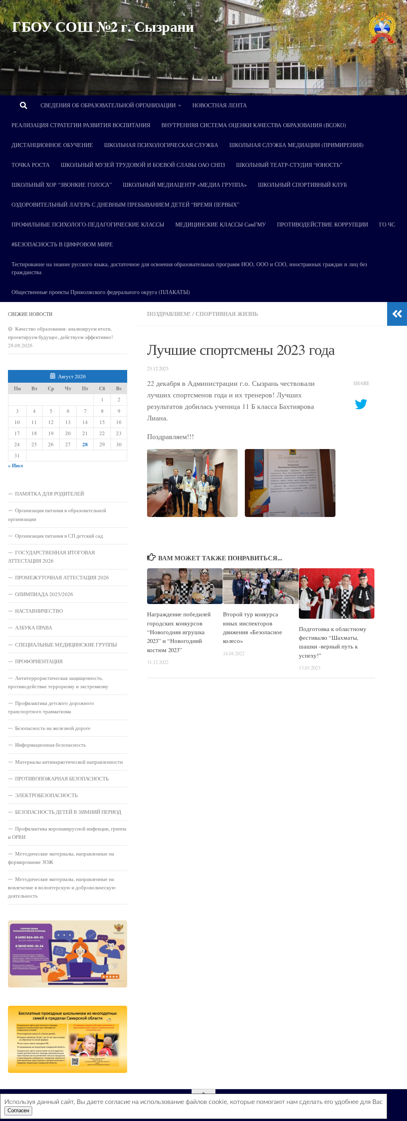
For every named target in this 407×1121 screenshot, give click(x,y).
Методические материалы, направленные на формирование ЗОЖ (61, 857)
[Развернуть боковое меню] (397, 314)
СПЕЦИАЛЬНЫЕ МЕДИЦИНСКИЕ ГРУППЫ (66, 644)
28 (85, 444)
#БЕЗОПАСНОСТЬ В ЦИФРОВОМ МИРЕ (62, 244)
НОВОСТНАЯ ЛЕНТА (219, 105)
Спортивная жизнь (227, 314)
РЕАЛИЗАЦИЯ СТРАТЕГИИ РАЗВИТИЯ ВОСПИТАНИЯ (81, 125)
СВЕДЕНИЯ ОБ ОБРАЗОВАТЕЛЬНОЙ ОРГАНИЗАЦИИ (108, 105)
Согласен (18, 1110)
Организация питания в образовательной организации (57, 514)
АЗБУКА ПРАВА (33, 627)
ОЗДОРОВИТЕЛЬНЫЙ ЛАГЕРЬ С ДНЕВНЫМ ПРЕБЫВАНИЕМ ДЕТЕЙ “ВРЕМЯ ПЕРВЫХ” (125, 204)
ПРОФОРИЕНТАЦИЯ (39, 661)
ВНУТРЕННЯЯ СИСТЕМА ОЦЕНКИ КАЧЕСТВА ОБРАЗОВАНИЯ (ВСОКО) (253, 125)
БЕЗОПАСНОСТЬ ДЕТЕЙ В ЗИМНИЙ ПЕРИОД (68, 811)
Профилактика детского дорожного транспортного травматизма (51, 707)
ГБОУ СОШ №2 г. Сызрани (103, 26)
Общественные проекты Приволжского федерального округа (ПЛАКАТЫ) (101, 292)
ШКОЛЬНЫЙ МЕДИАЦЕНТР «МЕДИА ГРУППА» (185, 184)
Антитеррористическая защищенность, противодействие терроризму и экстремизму (58, 682)
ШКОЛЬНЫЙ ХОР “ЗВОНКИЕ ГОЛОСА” (62, 184)
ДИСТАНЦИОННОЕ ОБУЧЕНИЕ (52, 145)
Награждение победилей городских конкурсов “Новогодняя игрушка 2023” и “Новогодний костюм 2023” (179, 632)
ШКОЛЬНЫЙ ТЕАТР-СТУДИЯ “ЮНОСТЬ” (289, 164)
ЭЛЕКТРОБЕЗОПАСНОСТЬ (46, 795)
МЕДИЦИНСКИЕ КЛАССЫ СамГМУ (220, 224)
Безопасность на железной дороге (53, 728)
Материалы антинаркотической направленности (69, 761)
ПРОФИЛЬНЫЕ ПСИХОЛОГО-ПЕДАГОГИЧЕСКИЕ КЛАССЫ (88, 224)
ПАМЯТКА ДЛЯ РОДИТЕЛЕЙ (49, 493)
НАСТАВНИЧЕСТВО (39, 610)
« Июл (15, 465)
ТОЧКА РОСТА (31, 164)
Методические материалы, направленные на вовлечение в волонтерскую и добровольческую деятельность (62, 887)
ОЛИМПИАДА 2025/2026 (44, 594)
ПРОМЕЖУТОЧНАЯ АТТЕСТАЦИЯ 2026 (62, 577)
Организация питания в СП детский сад (59, 535)
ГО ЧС (387, 224)
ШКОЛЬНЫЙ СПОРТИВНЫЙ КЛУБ (302, 184)
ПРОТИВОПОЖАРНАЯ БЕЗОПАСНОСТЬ (62, 778)
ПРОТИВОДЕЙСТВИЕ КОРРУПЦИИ (322, 224)
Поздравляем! (169, 314)
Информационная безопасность (50, 744)
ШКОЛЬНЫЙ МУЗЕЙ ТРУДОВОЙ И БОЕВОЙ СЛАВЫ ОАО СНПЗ (143, 164)
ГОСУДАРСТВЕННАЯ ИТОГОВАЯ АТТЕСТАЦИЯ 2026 (51, 556)
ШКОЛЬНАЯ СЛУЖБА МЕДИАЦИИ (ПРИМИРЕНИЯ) (296, 145)
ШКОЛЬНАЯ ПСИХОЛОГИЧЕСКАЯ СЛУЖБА (161, 145)
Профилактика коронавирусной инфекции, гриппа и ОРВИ (67, 832)
